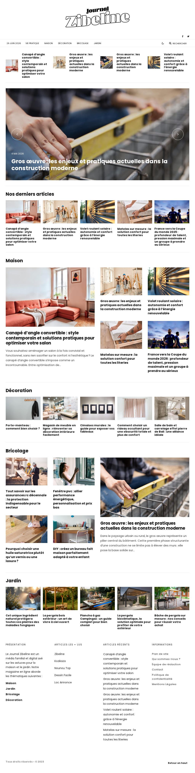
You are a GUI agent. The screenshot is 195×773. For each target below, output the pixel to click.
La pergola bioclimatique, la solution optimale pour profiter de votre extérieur (134, 622)
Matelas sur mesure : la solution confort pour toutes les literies (134, 232)
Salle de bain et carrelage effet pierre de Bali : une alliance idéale (170, 430)
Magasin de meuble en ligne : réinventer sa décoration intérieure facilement (59, 430)
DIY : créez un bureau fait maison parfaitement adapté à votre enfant (73, 553)
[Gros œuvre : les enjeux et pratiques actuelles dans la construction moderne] (97, 134)
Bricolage (83, 43)
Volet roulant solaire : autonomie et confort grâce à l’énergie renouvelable (175, 62)
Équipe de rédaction (166, 664)
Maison (48, 43)
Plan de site (160, 654)
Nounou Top (62, 668)
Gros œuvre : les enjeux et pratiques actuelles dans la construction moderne (81, 62)
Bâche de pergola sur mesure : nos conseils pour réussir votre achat (170, 620)
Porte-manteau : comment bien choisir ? (23, 427)
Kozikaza (60, 661)
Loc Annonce (63, 682)
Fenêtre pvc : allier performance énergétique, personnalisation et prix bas (72, 499)
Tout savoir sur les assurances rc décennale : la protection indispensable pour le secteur (26, 499)
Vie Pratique (32, 43)
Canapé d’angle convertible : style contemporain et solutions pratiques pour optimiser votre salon (34, 65)
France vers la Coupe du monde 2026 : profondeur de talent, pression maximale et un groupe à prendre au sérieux (170, 236)
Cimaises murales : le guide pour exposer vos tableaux (97, 428)
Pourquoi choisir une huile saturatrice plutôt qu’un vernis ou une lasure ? (25, 555)
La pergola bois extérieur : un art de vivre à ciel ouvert (57, 618)
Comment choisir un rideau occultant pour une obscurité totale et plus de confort (134, 430)
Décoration (65, 43)
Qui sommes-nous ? (166, 659)
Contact (157, 669)
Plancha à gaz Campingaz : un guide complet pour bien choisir (96, 620)
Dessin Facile (62, 675)
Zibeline (59, 654)
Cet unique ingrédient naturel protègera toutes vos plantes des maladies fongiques (22, 620)
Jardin (97, 43)
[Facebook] (182, 36)
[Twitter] (188, 36)
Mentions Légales (164, 684)
